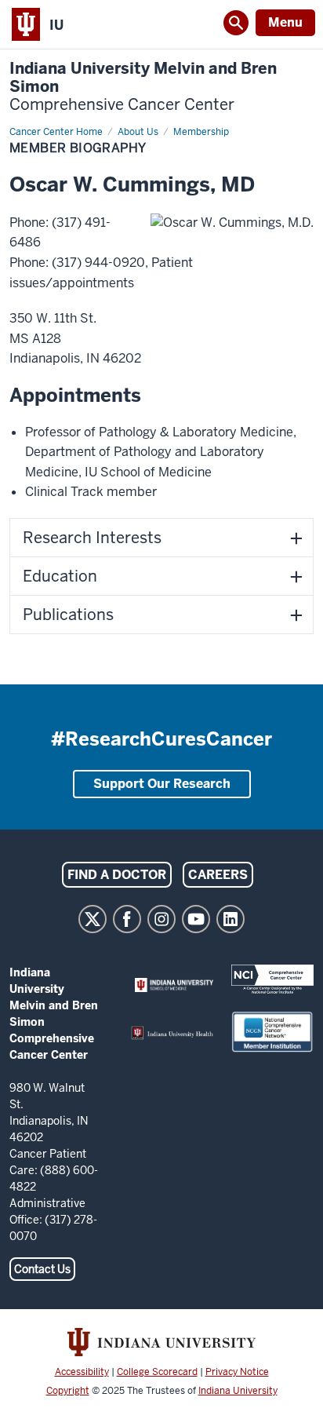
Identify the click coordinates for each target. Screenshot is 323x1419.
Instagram (161, 919)
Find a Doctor (116, 874)
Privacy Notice (237, 1372)
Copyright (67, 1390)
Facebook (127, 919)
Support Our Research (161, 783)
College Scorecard (157, 1372)
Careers (218, 874)
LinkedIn (230, 919)
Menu (285, 22)
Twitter (92, 919)
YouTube (196, 919)
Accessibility (82, 1372)
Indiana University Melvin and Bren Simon (143, 87)
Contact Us (42, 1269)
